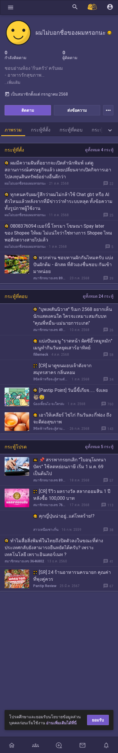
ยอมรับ (98, 720)
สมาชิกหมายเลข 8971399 (49, 278)
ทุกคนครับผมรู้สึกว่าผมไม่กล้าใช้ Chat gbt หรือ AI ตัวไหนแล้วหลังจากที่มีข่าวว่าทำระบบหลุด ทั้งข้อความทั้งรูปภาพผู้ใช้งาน (59, 201)
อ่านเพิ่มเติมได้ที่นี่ (61, 723)
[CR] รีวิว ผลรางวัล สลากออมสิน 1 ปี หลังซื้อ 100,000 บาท (71, 495)
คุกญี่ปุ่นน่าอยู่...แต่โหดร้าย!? (67, 516)
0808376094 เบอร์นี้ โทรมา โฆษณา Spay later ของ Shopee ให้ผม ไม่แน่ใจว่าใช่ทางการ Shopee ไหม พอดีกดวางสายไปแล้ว (58, 233)
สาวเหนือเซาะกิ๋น (45, 530)
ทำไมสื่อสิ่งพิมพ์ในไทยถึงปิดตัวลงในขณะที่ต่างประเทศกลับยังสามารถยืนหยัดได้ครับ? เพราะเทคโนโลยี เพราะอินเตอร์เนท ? (54, 547)
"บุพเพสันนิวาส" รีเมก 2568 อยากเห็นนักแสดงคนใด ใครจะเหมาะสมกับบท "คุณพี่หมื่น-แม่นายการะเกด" (72, 316)
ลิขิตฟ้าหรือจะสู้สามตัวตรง (50, 379)
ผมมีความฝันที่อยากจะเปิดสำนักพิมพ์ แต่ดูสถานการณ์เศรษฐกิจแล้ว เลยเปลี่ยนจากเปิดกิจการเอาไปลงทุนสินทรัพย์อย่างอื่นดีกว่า (58, 169)
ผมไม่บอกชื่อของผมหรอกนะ (25, 183)
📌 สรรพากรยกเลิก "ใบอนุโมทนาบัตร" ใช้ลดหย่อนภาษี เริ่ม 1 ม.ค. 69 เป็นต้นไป (69, 466)
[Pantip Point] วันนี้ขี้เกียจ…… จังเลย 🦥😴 (70, 394)
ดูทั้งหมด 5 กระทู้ (99, 447)
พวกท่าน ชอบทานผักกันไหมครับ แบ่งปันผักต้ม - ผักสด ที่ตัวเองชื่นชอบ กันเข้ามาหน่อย (73, 264)
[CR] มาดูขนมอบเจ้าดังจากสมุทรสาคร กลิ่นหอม (62, 369)
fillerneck (40, 355)
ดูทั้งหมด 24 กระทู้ (98, 296)
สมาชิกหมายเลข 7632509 (49, 505)
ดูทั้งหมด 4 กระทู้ (99, 150)
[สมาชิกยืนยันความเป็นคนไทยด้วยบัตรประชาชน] (109, 32)
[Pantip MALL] (92, 7)
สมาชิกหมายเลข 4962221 (49, 330)
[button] (10, 7)
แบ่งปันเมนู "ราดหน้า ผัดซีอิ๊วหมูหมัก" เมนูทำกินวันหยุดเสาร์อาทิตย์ (72, 344)
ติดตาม (27, 110)
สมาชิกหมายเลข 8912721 (49, 480)
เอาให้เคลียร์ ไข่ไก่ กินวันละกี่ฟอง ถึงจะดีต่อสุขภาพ (72, 418)
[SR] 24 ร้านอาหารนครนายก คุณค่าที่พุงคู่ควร (72, 576)
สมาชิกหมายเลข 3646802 (24, 561)
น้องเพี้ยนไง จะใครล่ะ (48, 404)
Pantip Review (44, 586)
